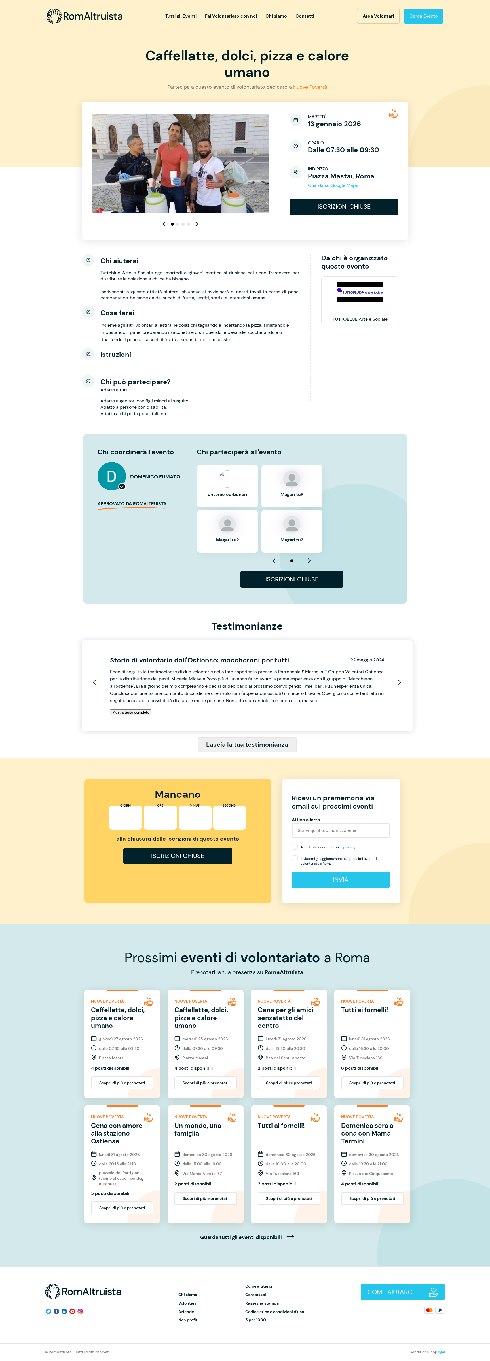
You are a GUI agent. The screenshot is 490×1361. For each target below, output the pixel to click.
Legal (440, 1352)
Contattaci (255, 1294)
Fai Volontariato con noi (231, 16)
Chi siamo (276, 16)
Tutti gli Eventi (181, 16)
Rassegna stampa (262, 1303)
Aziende (186, 1311)
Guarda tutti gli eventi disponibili (241, 1238)
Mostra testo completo (130, 712)
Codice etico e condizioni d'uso (274, 1311)
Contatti (304, 16)
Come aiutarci (258, 1286)
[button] (196, 224)
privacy (349, 847)
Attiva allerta (306, 820)
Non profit (187, 1320)
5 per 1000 (255, 1320)
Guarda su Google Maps (333, 185)
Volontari (187, 1303)
